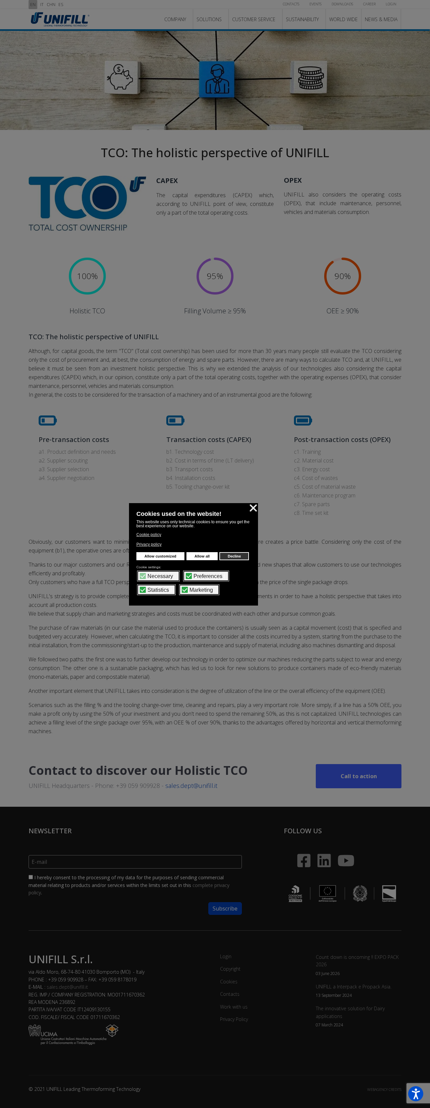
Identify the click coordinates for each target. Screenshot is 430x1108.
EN (33, 4)
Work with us (234, 1007)
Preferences (208, 576)
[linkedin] (320, 851)
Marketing (201, 590)
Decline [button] (234, 556)
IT (42, 4)
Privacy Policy (234, 1019)
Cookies (229, 981)
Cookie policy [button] (148, 534)
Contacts (230, 994)
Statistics (158, 590)
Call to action (359, 776)
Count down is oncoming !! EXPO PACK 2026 (357, 965)
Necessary (160, 576)
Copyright (230, 969)
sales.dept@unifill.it (191, 786)
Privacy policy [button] (149, 544)
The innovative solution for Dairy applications (350, 1016)
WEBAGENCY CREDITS (384, 1089)
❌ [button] (253, 507)
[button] (415, 1093)
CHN (51, 4)
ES (60, 4)
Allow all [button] (202, 556)
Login (225, 956)
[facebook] (297, 848)
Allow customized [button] (160, 556)
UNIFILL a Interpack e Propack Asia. (353, 990)
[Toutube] (346, 856)
